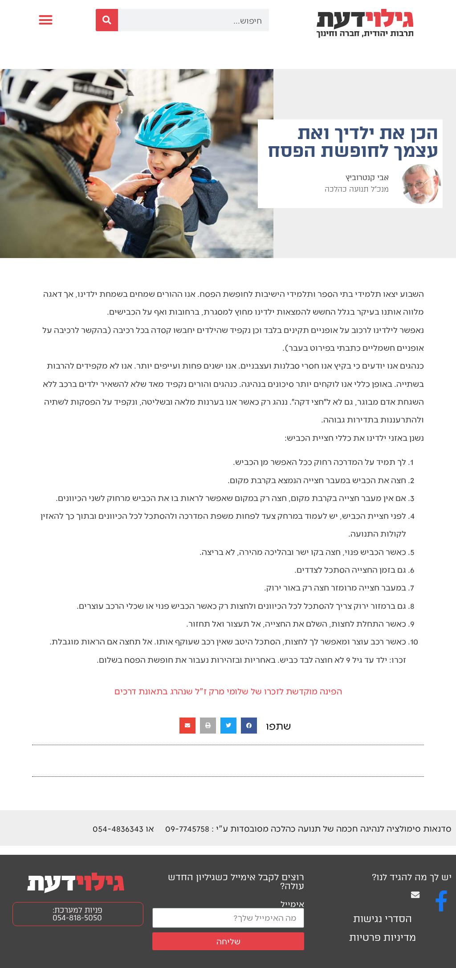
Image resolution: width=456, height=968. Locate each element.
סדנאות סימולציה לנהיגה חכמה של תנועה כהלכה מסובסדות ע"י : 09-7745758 (308, 828)
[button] (46, 20)
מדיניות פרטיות (382, 937)
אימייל (292, 903)
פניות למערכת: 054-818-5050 (77, 914)
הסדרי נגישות (382, 919)
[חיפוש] (107, 20)
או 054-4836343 (123, 828)
